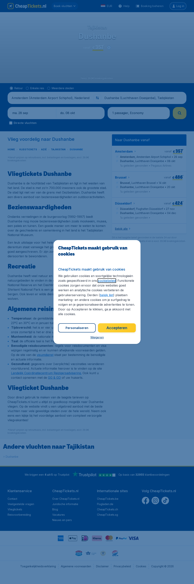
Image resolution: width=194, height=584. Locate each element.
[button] (97, 337)
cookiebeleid (107, 281)
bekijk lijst (106, 295)
